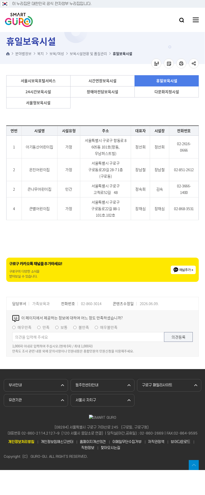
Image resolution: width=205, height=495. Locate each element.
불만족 (83, 327)
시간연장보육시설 (102, 80)
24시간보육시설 (38, 91)
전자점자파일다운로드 (169, 63)
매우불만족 (109, 327)
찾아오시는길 (110, 448)
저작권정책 (156, 442)
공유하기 (194, 63)
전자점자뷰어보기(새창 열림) (156, 63)
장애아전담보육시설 (102, 91)
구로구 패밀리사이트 (157, 385)
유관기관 (15, 400)
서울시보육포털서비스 (38, 80)
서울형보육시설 (38, 102)
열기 (181, 20)
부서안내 (15, 385)
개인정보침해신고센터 (57, 442)
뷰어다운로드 (180, 442)
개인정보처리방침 (21, 442)
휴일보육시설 (166, 80)
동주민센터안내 (87, 385)
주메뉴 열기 (196, 19)
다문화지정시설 (166, 91)
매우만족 (25, 327)
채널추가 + (186, 270)
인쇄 (181, 63)
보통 (64, 327)
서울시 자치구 (86, 400)
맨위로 (194, 465)
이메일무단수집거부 (127, 442)
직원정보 (87, 448)
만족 (46, 327)
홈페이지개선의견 (93, 442)
